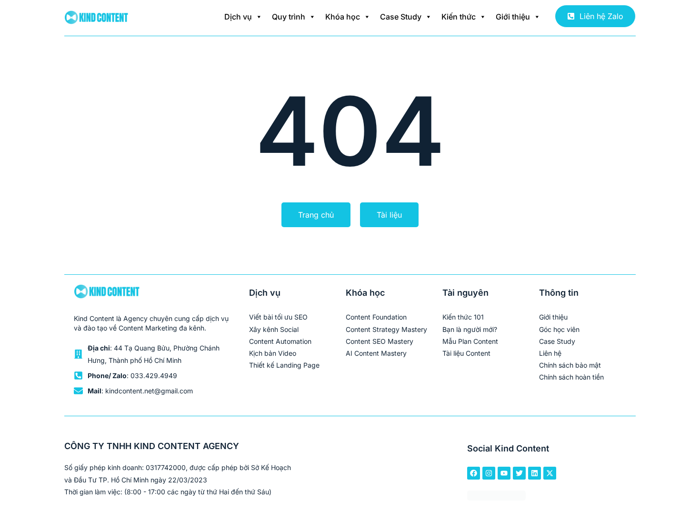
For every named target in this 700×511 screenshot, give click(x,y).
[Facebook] (473, 473)
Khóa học (342, 16)
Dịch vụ (238, 16)
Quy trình (288, 16)
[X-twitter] (549, 473)
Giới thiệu (513, 16)
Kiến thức (458, 16)
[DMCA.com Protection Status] (496, 497)
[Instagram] (488, 473)
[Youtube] (504, 473)
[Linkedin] (534, 473)
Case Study (400, 16)
